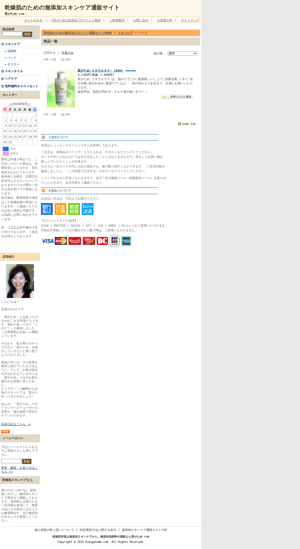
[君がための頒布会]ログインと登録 (76, 20)
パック (11, 57)
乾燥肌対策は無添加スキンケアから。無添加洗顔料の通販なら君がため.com (100, 536)
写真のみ (67, 52)
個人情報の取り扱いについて (54, 530)
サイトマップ (190, 20)
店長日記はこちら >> (16, 424)
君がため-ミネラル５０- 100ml (100, 70)
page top (188, 123)
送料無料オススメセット (21, 86)
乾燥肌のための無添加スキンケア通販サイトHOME (78, 33)
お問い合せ (140, 20)
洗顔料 (11, 51)
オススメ (13, 64)
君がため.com (14, 13)
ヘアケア (11, 78)
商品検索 (8, 29)
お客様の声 (164, 20)
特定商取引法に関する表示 (98, 530)
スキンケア (12, 44)
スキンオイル (14, 71)
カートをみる (33, 20)
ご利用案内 (116, 20)
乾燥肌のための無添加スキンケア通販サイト (62, 7)
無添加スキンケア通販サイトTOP (144, 530)
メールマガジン (13, 438)
